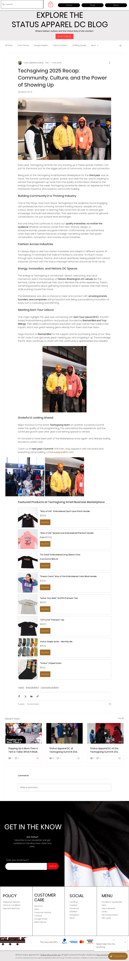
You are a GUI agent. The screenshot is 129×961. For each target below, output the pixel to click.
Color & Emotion (60, 45)
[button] (50, 4)
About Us (38, 906)
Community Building (50, 687)
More (93, 45)
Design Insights (41, 45)
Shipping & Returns (11, 902)
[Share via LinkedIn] (31, 696)
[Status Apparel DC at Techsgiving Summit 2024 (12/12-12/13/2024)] (64, 733)
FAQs (36, 909)
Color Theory (23, 45)
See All (121, 718)
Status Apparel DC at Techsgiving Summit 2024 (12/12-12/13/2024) (64, 750)
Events (21, 687)
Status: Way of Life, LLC (51, 954)
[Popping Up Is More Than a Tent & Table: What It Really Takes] (23, 733)
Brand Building (32, 687)
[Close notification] (125, 942)
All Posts (8, 45)
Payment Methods (11, 908)
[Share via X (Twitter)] (25, 696)
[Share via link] (37, 696)
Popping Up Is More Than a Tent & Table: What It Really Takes (23, 750)
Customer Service (42, 912)
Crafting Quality (79, 45)
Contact (38, 915)
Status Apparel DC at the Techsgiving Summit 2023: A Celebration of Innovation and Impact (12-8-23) (105, 750)
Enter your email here (17, 860)
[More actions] (109, 62)
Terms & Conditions (12, 905)
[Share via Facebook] (19, 696)
